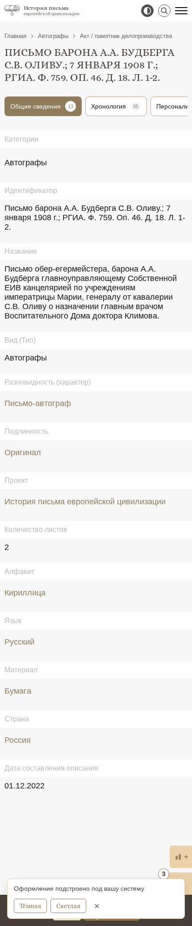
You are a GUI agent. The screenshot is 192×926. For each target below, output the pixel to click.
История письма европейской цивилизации (85, 501)
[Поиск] (164, 10)
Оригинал (22, 452)
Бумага (17, 691)
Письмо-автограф (37, 403)
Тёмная (30, 905)
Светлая (68, 905)
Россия (17, 740)
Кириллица (25, 592)
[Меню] (181, 10)
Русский (19, 641)
